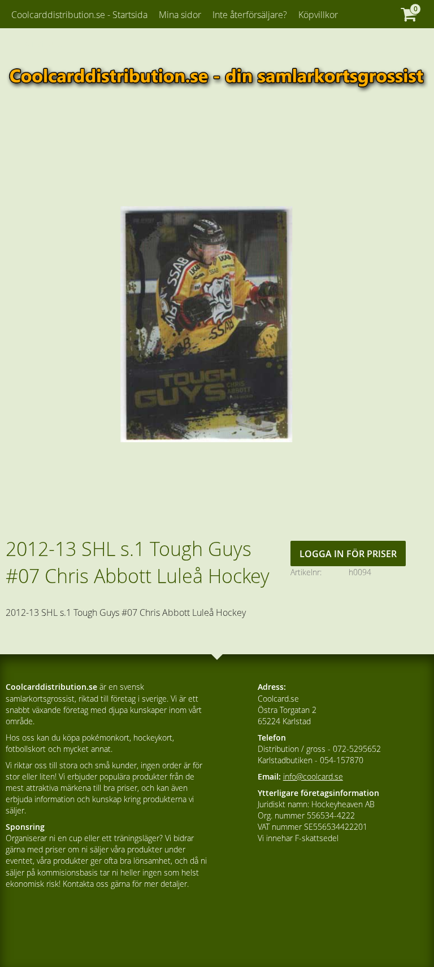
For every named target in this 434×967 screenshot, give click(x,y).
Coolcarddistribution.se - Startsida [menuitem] (79, 14)
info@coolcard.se (313, 776)
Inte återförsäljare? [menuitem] (249, 14)
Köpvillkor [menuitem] (318, 14)
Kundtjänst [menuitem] (44, 44)
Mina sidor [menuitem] (180, 14)
